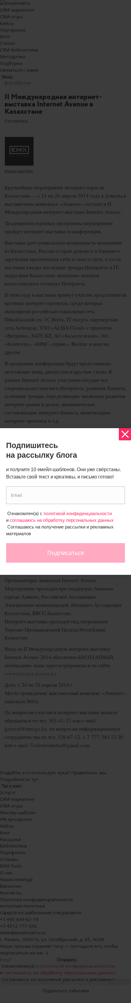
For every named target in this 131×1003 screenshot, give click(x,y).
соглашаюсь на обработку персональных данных (62, 520)
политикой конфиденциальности (78, 513)
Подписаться (65, 553)
